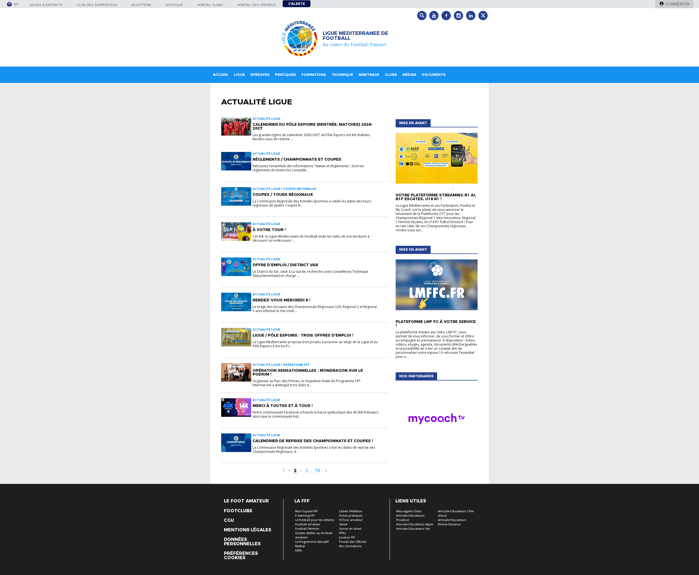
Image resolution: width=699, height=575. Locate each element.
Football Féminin (307, 529)
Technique (342, 75)
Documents (434, 75)
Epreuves (259, 75)
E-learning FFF (305, 515)
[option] (437, 420)
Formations (313, 75)
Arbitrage (369, 75)
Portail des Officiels (353, 542)
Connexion (677, 4)
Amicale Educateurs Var (413, 529)
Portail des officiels (256, 4)
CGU (229, 520)
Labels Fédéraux (350, 511)
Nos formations (350, 546)
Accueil (221, 75)
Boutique (174, 4)
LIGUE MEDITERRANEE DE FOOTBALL (355, 35)
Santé (343, 524)
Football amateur (307, 524)
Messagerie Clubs (409, 511)
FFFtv (342, 533)
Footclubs (238, 511)
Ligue (239, 75)
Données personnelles (242, 541)
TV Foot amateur (351, 520)
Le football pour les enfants (314, 520)
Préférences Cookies (241, 555)
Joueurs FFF (347, 537)
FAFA (298, 550)
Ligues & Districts (46, 4)
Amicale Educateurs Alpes (414, 524)
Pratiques (285, 75)
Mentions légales (247, 530)
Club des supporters (97, 4)
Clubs (391, 75)
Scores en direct (350, 529)
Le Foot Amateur (246, 501)
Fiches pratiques (351, 515)
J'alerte (296, 4)
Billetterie (141, 4)
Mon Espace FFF (306, 511)
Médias (409, 75)
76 (317, 470)
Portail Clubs (210, 4)
